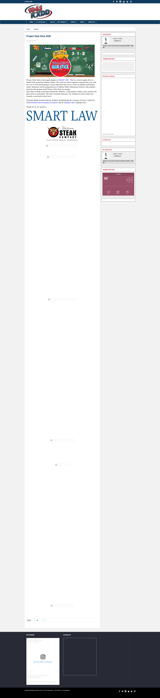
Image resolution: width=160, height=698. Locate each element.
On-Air (52, 22)
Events (73, 22)
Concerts (63, 22)
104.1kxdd (40, 682)
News (82, 22)
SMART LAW (63, 80)
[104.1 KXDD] (38, 12)
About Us (91, 22)
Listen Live (41, 22)
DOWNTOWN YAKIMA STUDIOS (44, 103)
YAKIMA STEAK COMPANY (83, 100)
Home (31, 22)
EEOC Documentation (48, 690)
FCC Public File (57, 690)
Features (36, 29)
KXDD (116, 41)
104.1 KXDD (31, 682)
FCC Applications (66, 690)
